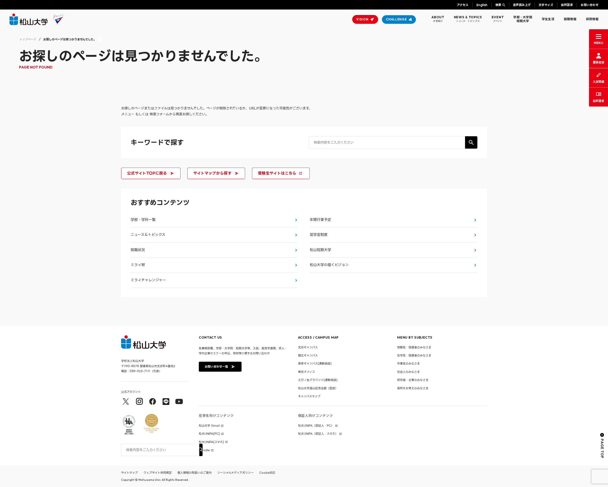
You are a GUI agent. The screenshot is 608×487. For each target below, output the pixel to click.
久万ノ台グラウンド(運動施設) (317, 380)
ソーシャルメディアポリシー (235, 472)
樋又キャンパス (308, 355)
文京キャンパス (308, 347)
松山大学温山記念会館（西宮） (318, 388)
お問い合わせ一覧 (216, 366)
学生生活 (548, 19)
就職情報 (570, 19)
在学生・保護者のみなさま (414, 355)
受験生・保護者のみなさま (414, 347)
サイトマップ (129, 472)
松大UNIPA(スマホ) (211, 442)
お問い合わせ (589, 5)
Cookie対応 (267, 472)
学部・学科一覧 (143, 220)
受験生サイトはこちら (277, 173)
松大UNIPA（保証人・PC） (316, 425)
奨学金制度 (319, 235)
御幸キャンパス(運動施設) (315, 363)
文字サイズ (546, 5)
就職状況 (138, 250)
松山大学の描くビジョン (329, 265)
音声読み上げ (522, 5)
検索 (498, 5)
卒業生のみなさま (408, 363)
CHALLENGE (396, 19)
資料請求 (567, 5)
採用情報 (592, 19)
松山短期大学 (320, 250)
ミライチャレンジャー (148, 280)
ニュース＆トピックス (148, 235)
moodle (204, 450)
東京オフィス (306, 372)
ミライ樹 (138, 265)
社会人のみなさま (408, 372)
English (482, 5)
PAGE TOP (602, 448)
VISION (362, 19)
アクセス (463, 5)
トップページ (27, 39)
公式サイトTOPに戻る (147, 173)
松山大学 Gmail (209, 425)
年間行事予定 (320, 220)
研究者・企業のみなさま (412, 380)
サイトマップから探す (212, 173)
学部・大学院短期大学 (522, 19)
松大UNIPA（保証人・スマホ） (318, 433)
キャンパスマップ (309, 396)
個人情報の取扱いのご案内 (194, 472)
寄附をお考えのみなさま (412, 388)
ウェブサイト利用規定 (157, 472)
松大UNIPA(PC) (209, 433)
